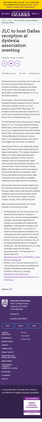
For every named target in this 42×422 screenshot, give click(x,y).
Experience (7, 338)
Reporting (6, 372)
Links (7, 14)
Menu (34, 14)
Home (4, 20)
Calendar (6, 375)
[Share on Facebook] (4, 63)
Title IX (5, 379)
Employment (7, 361)
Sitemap (23, 332)
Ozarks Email (7, 341)
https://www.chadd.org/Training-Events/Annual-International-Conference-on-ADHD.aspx (21, 277)
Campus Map (7, 348)
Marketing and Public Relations (9, 356)
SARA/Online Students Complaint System (9, 366)
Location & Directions (18, 319)
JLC (10, 289)
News (10, 20)
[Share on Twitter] (11, 63)
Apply (20, 326)
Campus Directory (6, 333)
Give (34, 326)
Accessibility (25, 336)
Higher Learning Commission (27, 393)
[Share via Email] (17, 63)
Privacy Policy (25, 339)
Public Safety (8, 352)
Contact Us (14, 314)
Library (5, 345)
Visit (8, 326)
